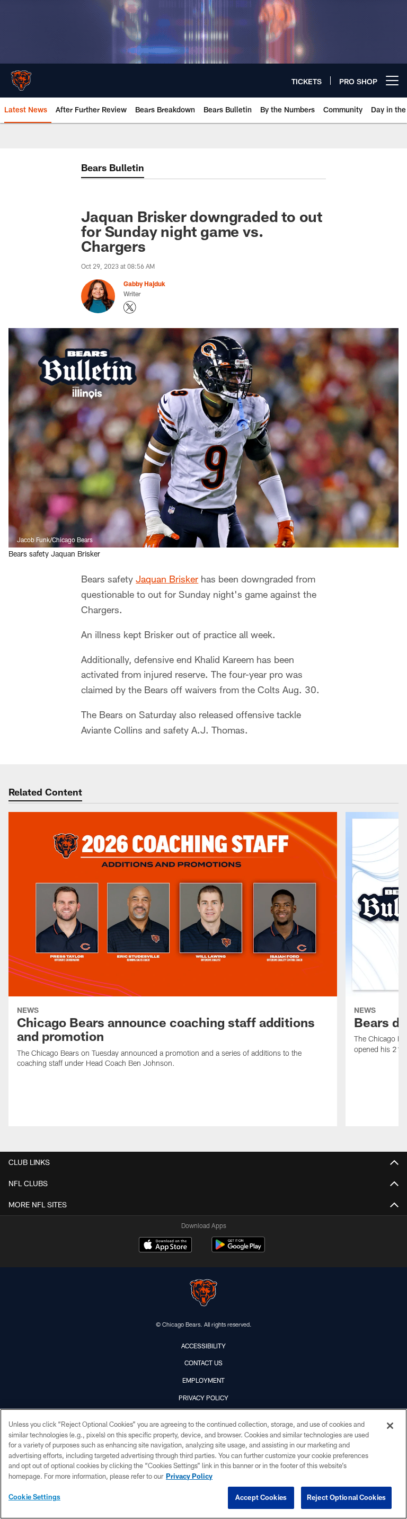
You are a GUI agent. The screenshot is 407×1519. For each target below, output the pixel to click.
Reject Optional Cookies (346, 1497)
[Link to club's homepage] (21, 76)
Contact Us (203, 1362)
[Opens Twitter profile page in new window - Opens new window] (129, 307)
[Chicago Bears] (203, 1294)
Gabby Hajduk (144, 283)
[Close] (390, 1425)
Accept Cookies (261, 1497)
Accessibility (203, 1345)
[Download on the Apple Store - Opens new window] (165, 1246)
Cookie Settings (34, 1496)
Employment (203, 1380)
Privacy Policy (203, 1397)
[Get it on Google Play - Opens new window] (238, 1250)
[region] (203, 1464)
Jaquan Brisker (167, 579)
